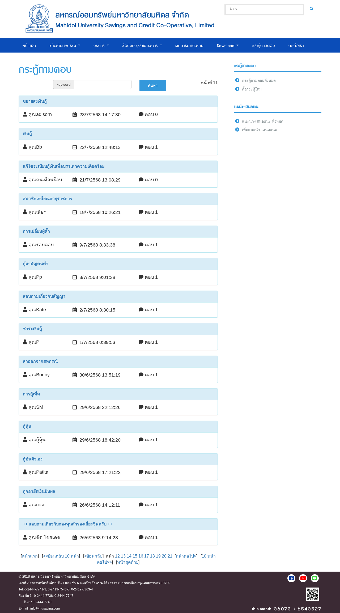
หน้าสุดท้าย (127, 562)
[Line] (315, 578)
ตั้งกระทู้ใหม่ (252, 89)
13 (123, 556)
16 (140, 556)
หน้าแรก (29, 46)
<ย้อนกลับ (93, 556)
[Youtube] (303, 578)
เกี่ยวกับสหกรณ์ (63, 46)
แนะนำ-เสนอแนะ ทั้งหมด (262, 121)
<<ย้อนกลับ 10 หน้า (61, 556)
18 (152, 556)
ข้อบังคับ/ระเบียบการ (140, 46)
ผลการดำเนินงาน (189, 46)
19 (158, 556)
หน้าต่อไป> (186, 556)
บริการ (100, 46)
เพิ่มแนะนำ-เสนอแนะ (259, 130)
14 (129, 556)
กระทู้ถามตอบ (263, 46)
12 (117, 556)
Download (226, 46)
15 (135, 556)
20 (164, 556)
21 (170, 556)
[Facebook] (291, 578)
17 (146, 556)
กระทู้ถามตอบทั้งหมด (259, 80)
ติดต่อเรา (296, 46)
